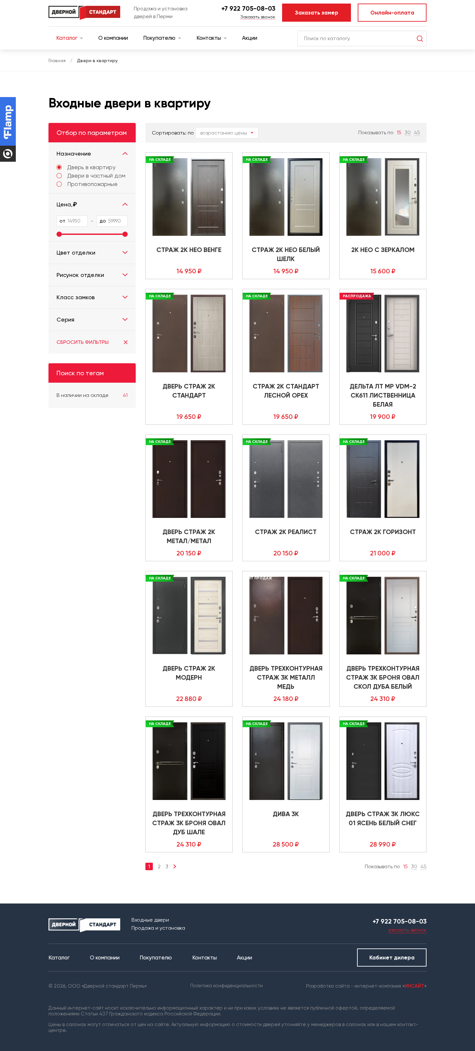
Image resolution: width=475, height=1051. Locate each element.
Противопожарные (92, 184)
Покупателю (159, 38)
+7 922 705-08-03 (248, 8)
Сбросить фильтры (83, 342)
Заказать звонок (257, 16)
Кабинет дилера (392, 957)
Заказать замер (316, 12)
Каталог (66, 38)
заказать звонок (407, 930)
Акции (249, 38)
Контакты (208, 38)
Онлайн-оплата (392, 12)
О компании (113, 38)
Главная (57, 60)
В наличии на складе (92, 395)
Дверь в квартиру (91, 167)
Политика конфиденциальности (226, 986)
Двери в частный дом (96, 175)
